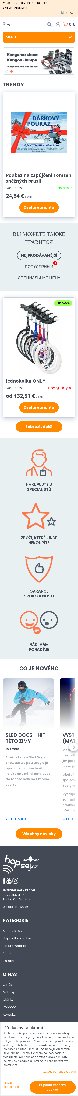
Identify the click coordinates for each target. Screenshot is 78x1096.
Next (73, 747)
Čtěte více (16, 818)
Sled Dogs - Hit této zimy (25, 738)
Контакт (44, 3)
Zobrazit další (39, 426)
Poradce (9, 1007)
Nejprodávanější (39, 255)
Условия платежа (18, 3)
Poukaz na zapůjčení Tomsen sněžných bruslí (38, 178)
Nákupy (9, 992)
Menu (11, 37)
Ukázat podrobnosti (11, 1084)
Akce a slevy (12, 931)
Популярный (40, 265)
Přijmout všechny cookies (52, 1087)
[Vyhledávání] (49, 24)
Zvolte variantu (39, 207)
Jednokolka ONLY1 (27, 381)
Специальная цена (39, 277)
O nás (7, 984)
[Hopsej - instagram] (15, 882)
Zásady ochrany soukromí (59, 1071)
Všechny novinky (39, 833)
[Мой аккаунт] (58, 24)
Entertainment (15, 7)
